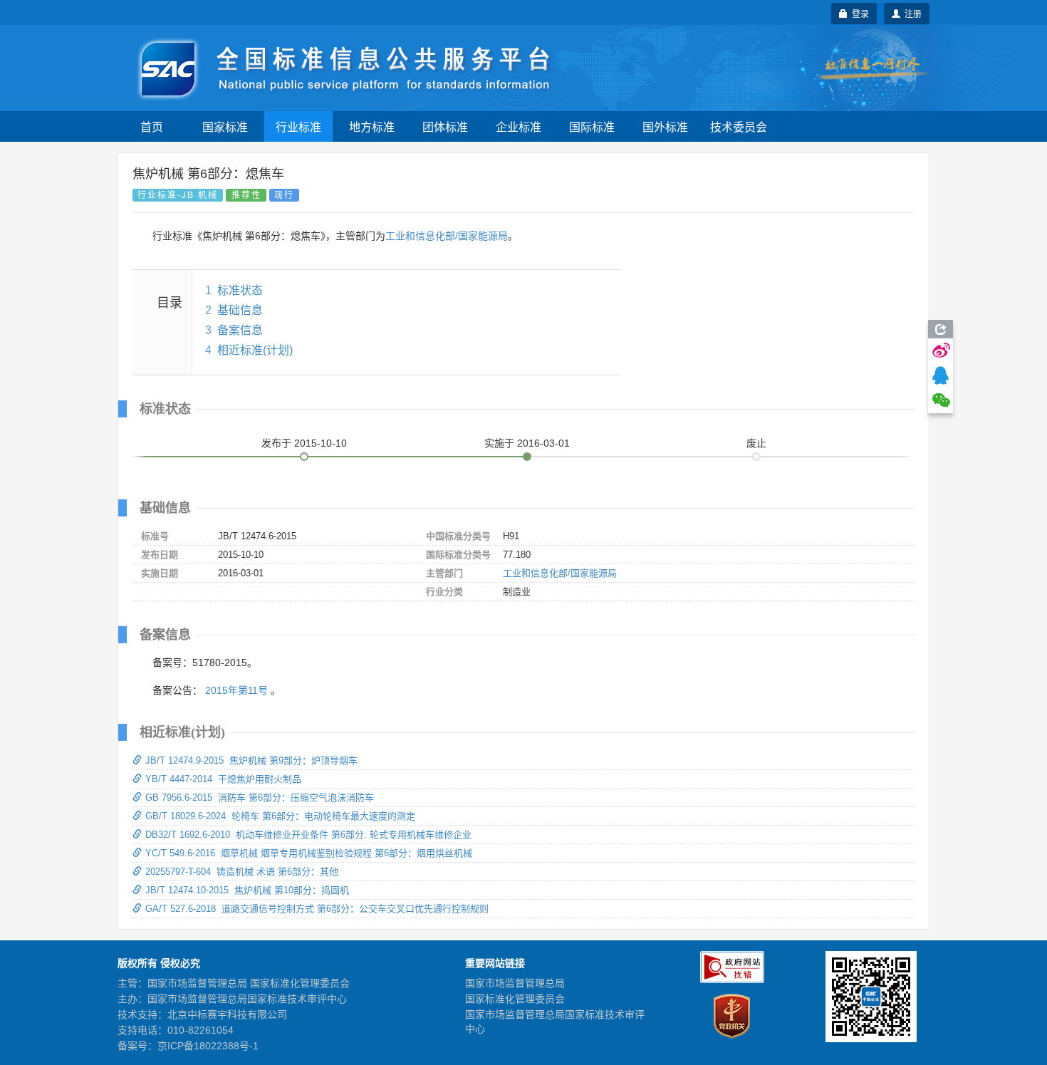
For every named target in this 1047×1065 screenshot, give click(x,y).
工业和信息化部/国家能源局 (446, 235)
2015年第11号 (236, 690)
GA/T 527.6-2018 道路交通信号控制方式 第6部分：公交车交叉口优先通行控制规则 (317, 908)
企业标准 (518, 126)
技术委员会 (738, 126)
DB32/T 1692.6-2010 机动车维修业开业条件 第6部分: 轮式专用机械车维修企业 (308, 834)
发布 (304, 443)
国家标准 (225, 126)
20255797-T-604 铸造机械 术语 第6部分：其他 (241, 871)
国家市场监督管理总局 (515, 983)
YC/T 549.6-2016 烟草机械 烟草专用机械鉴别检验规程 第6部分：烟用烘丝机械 (308, 853)
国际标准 (592, 126)
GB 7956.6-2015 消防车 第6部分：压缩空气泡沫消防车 (259, 797)
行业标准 (298, 126)
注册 (911, 13)
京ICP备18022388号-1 (208, 1045)
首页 (151, 126)
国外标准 (665, 126)
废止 (756, 443)
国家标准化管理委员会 (515, 998)
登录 (858, 13)
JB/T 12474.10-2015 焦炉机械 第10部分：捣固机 (247, 890)
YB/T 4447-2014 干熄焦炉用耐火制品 (223, 779)
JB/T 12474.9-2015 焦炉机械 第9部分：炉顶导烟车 (251, 760)
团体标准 (445, 126)
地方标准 (372, 126)
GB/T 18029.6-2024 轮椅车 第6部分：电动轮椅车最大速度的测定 (280, 816)
